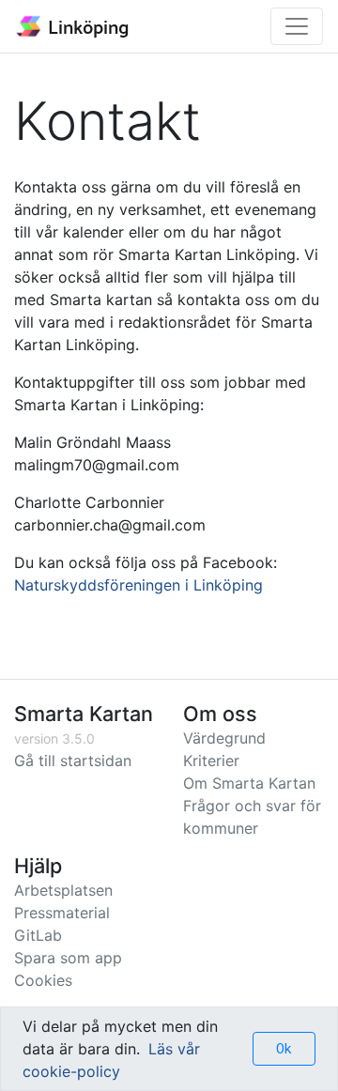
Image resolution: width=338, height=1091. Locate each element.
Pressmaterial (62, 912)
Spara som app (68, 957)
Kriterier (211, 760)
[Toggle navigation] (296, 26)
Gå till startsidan (72, 760)
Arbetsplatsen (63, 890)
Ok (284, 1048)
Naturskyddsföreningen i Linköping (138, 585)
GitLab (38, 935)
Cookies (43, 980)
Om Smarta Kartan (249, 783)
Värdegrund (224, 738)
